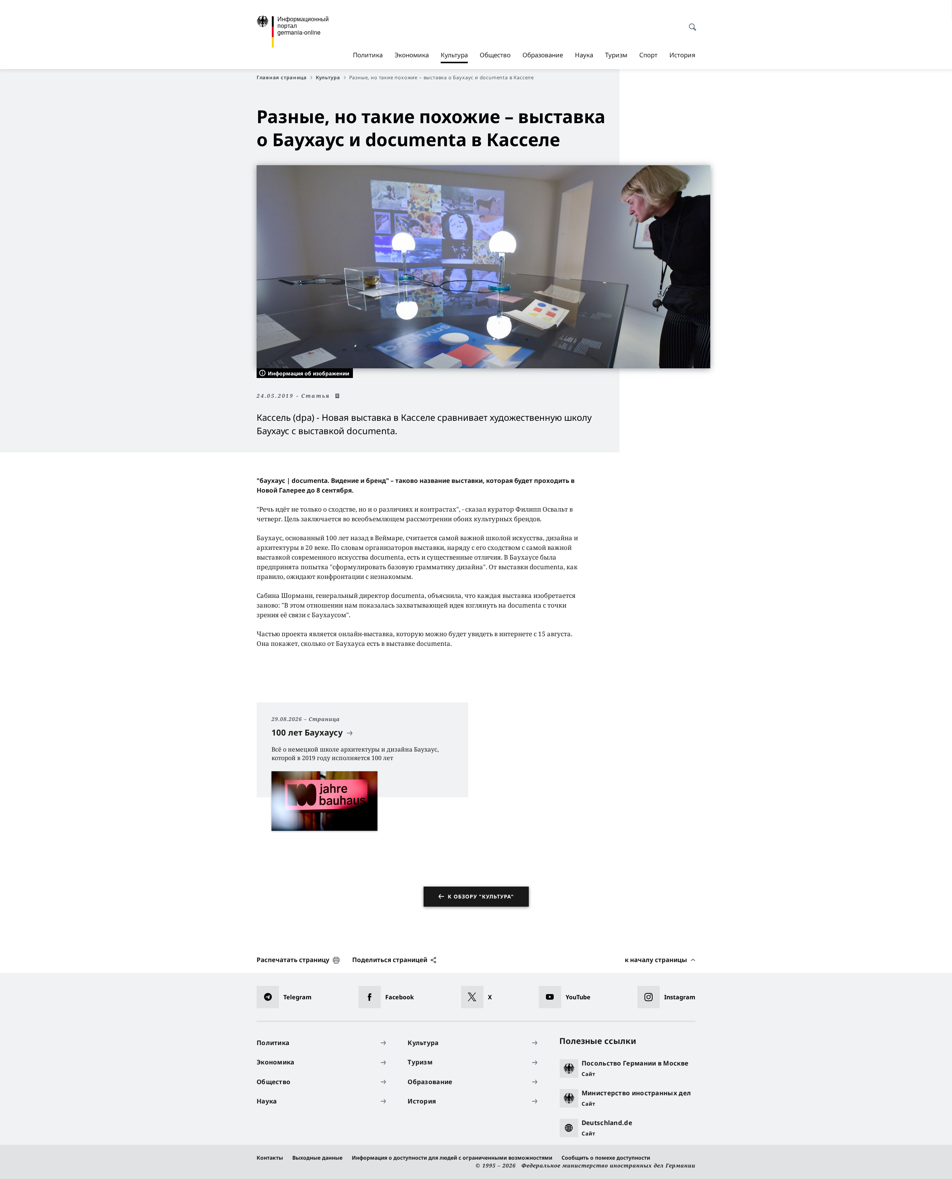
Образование (542, 55)
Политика (368, 55)
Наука (584, 55)
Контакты (270, 1157)
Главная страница (282, 77)
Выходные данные (317, 1157)
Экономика (412, 55)
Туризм (616, 55)
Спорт (648, 55)
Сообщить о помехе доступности (606, 1157)
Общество (495, 55)
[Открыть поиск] (690, 23)
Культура (454, 57)
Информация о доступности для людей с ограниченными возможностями (452, 1157)
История (682, 55)
